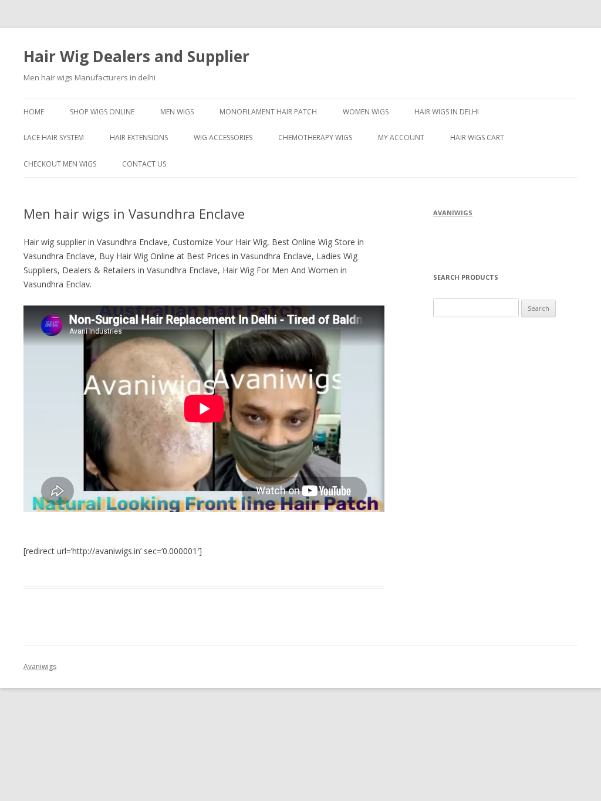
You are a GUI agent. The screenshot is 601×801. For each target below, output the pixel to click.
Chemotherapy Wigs (315, 137)
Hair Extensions (139, 137)
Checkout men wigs (59, 164)
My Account (401, 137)
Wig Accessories (223, 137)
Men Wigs (177, 112)
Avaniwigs (39, 666)
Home (33, 112)
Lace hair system (53, 137)
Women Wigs (366, 112)
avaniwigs (452, 212)
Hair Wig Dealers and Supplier (136, 56)
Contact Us (144, 164)
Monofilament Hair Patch (268, 112)
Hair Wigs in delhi (446, 112)
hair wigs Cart (477, 137)
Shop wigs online (102, 112)
